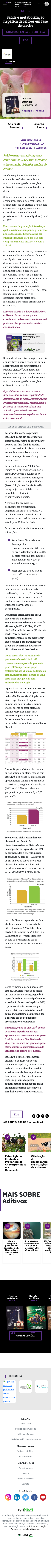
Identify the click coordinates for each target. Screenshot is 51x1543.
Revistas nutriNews (25, 1451)
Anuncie (25, 1473)
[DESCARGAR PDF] (7, 1226)
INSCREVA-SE (29, 105)
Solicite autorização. (38, 1526)
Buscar (41, 4)
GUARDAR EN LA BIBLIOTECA (25, 32)
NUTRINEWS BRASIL (31, 140)
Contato (25, 1484)
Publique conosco (25, 1479)
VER (13, 1333)
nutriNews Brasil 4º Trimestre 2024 (29, 146)
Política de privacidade (25, 1429)
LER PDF (26, 99)
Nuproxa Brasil (35, 1122)
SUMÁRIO (27, 102)
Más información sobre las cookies (25, 1439)
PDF (25, 40)
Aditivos (41, 148)
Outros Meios (25, 1456)
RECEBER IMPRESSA (33, 111)
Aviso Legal (25, 1424)
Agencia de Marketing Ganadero (25, 1529)
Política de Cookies (25, 1434)
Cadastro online (25, 1468)
